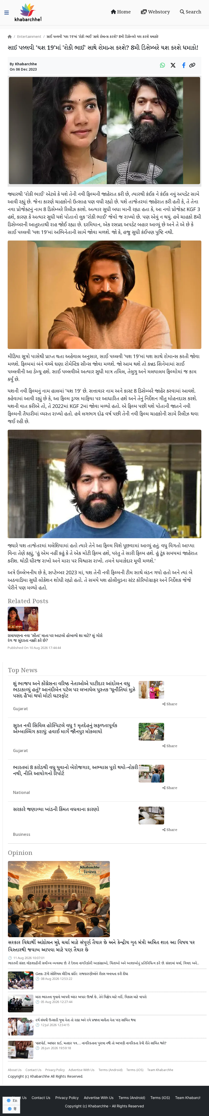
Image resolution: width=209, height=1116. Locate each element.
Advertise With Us (82, 1070)
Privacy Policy (55, 1070)
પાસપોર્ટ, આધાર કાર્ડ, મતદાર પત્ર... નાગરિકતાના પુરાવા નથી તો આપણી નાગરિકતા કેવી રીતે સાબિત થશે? (100, 1043)
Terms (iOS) (134, 1070)
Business (21, 835)
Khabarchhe (26, 64)
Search (193, 12)
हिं (14, 1109)
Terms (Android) (110, 1070)
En (14, 1100)
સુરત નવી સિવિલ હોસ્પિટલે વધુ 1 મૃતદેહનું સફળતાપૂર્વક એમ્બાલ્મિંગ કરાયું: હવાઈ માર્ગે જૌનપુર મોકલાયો (65, 729)
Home (123, 12)
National (21, 793)
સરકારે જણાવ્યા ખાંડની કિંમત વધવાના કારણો (56, 809)
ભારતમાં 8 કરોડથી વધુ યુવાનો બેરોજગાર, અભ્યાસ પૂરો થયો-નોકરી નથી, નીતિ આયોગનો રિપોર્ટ (75, 770)
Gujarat (20, 709)
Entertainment (29, 37)
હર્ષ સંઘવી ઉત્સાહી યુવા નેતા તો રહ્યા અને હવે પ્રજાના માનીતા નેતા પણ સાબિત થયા (85, 1020)
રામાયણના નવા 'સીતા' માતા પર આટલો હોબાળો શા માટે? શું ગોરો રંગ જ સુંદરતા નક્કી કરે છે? (55, 638)
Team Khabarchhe (160, 1070)
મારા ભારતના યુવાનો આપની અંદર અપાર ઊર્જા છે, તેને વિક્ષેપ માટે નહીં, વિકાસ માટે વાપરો (91, 997)
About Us (15, 1070)
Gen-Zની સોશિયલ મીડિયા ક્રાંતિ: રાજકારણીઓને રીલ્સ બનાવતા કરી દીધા (81, 974)
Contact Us (33, 1070)
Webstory (158, 12)
